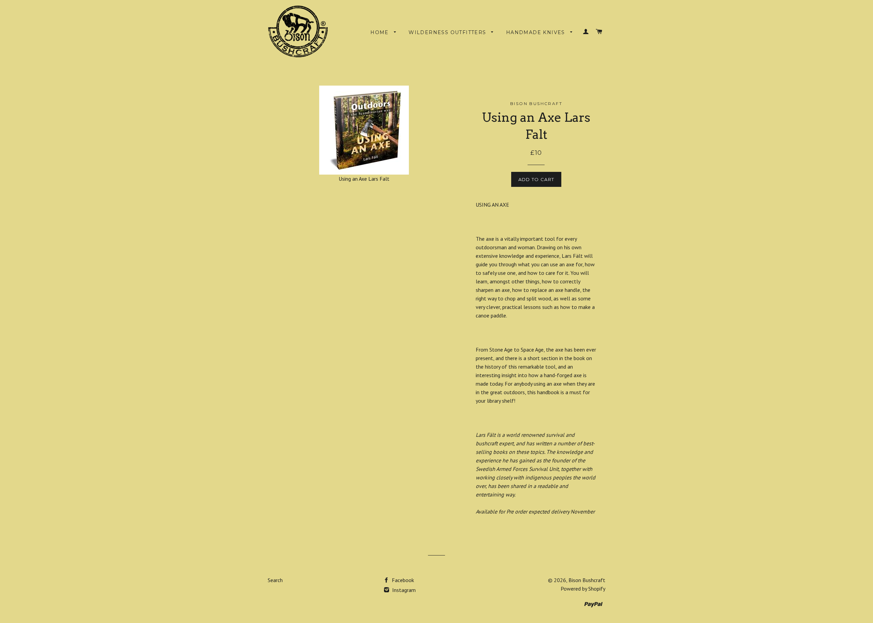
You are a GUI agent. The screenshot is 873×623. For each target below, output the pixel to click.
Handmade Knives (536, 32)
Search (275, 580)
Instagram (403, 590)
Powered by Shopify (583, 588)
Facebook (402, 580)
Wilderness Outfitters (448, 32)
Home (380, 32)
